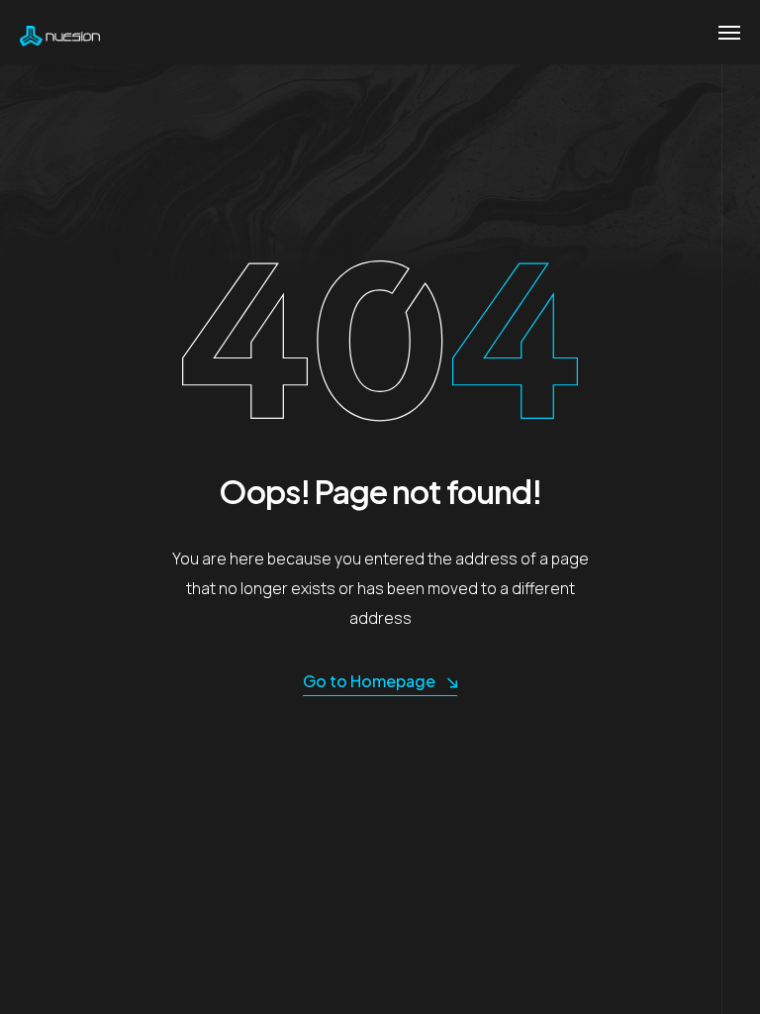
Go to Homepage (369, 680)
